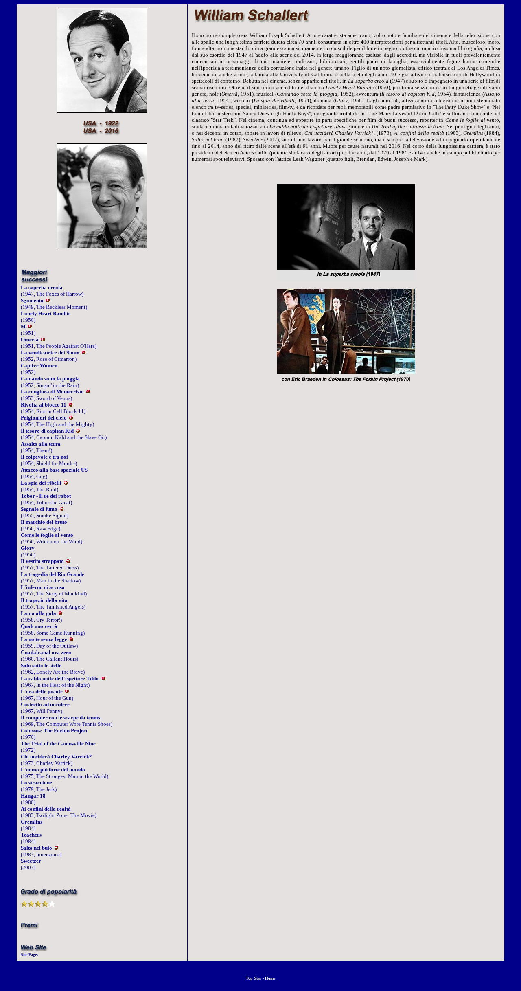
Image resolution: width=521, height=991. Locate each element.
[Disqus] (346, 510)
